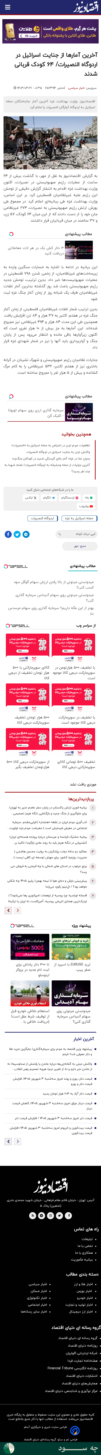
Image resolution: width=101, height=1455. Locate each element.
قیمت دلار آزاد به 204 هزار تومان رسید (67, 1094)
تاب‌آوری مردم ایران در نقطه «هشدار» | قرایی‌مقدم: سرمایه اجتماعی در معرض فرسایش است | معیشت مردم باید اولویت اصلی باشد (48, 825)
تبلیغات (87, 1239)
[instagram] (50, 1216)
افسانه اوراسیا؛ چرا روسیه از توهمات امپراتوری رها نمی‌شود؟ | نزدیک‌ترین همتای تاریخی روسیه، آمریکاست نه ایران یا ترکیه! (47, 898)
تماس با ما (85, 1246)
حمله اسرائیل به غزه (79, 518)
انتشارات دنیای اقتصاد (81, 1376)
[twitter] (59, 1216)
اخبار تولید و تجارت (79, 1305)
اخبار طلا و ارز (83, 1284)
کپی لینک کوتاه (85, 534)
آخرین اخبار (83, 1039)
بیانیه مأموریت (82, 1260)
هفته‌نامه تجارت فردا (82, 1361)
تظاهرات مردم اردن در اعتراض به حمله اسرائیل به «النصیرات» (51, 445)
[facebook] (69, 1216)
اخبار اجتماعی (37, 1305)
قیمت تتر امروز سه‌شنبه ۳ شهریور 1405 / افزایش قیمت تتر (53, 1118)
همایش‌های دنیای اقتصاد (79, 1383)
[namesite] (86, 7)
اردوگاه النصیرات (42, 518)
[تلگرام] (26, 534)
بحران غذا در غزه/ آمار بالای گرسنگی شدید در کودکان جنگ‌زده (51, 459)
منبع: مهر (80, 546)
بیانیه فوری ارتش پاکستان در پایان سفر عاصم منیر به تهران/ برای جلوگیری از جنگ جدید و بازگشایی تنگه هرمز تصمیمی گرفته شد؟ (48, 811)
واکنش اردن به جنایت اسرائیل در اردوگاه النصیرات (58, 452)
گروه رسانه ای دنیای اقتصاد (77, 1338)
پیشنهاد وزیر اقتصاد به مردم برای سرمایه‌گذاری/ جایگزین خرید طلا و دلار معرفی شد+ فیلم (50, 1051)
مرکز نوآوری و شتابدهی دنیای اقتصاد (71, 1391)
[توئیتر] (17, 534)
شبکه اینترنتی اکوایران (81, 1353)
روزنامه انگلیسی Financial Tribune (72, 1368)
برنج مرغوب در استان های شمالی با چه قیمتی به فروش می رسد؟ (49, 869)
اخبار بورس (85, 1291)
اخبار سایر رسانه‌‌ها (34, 1311)
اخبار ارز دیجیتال (81, 1311)
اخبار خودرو (85, 1298)
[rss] (33, 1216)
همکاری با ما (84, 1253)
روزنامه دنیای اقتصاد (82, 1345)
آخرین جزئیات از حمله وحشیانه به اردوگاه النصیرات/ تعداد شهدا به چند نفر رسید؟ (47, 468)
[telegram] (41, 1216)
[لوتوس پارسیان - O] (50, 1448)
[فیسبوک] (8, 534)
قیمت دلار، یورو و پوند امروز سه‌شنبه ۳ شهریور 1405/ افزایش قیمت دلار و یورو (52, 1081)
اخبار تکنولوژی (37, 1298)
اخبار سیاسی (76, 88)
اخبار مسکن (39, 1291)
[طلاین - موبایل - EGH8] (50, 31)
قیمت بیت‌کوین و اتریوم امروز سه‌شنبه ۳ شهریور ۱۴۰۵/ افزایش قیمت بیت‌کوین (51, 1130)
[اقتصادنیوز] (50, 1186)
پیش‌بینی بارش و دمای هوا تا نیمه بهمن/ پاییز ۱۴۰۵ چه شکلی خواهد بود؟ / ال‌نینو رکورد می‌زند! (47, 884)
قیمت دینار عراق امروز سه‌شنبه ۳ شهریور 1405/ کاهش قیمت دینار (52, 1106)
